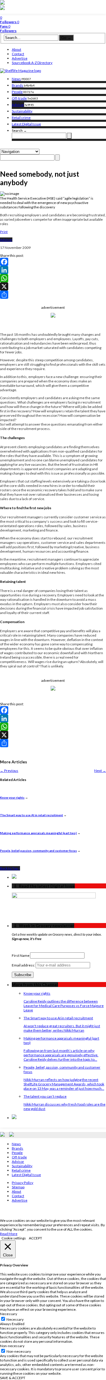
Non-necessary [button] (12, 1346)
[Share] (53, 295)
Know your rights (12, 797)
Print (4, 232)
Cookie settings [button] (13, 1238)
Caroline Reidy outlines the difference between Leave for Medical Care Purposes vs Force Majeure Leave (64, 1005)
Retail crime (21, 117)
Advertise (19, 58)
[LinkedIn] (53, 270)
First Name (20, 955)
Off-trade (19, 98)
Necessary (15, 1319)
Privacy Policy (22, 1182)
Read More (8, 1233)
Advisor (18, 104)
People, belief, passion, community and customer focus (38, 850)
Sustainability (22, 111)
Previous (9, 770)
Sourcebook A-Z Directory (32, 62)
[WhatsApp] (53, 278)
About (16, 49)
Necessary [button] (8, 1314)
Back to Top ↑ (10, 868)
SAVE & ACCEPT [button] (12, 1378)
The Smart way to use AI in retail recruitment (31, 815)
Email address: (24, 965)
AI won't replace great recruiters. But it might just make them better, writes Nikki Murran (62, 1028)
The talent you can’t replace (45, 1096)
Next (100, 770)
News (16, 79)
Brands (17, 85)
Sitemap (18, 1187)
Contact (18, 54)
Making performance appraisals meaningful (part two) (38, 833)
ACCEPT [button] (35, 1238)
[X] (53, 286)
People (17, 92)
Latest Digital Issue (26, 124)
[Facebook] (53, 262)
